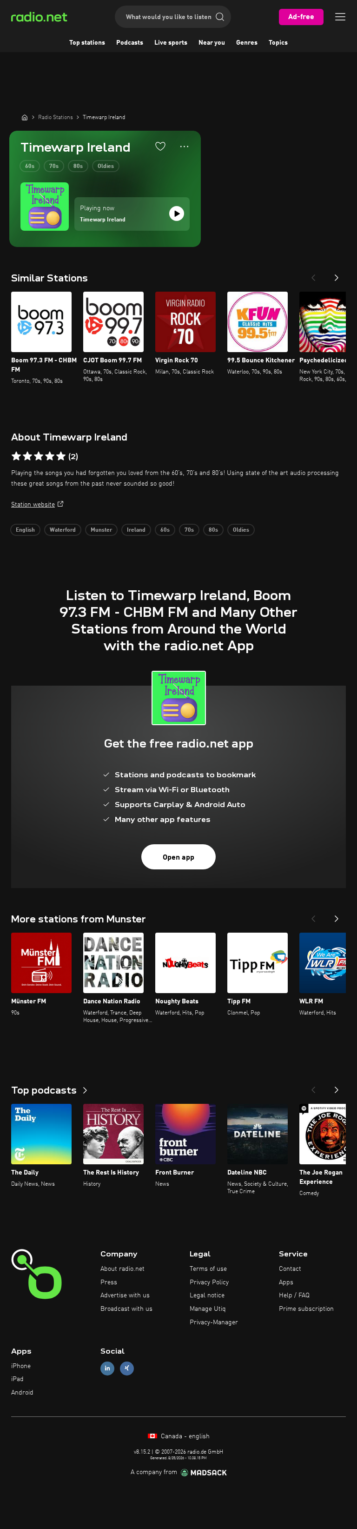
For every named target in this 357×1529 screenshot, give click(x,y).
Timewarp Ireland (103, 220)
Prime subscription (306, 1309)
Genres (247, 43)
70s (54, 166)
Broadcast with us (126, 1309)
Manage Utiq (208, 1309)
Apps (286, 1282)
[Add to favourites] (160, 146)
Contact (290, 1269)
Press (108, 1282)
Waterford (63, 530)
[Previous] (313, 275)
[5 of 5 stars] (60, 456)
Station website (33, 504)
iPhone (21, 1366)
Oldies (106, 166)
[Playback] (176, 213)
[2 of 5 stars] (27, 456)
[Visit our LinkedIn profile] (107, 1368)
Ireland (136, 530)
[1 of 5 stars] (16, 456)
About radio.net (122, 1269)
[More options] (184, 146)
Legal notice (207, 1295)
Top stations (87, 43)
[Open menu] (340, 16)
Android (22, 1392)
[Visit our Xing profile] (127, 1368)
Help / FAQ (294, 1295)
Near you (211, 43)
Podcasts (129, 43)
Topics (278, 43)
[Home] (24, 117)
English (25, 530)
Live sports (170, 43)
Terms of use (208, 1269)
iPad (17, 1379)
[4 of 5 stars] (49, 456)
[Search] (219, 16)
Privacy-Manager (214, 1322)
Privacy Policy (209, 1282)
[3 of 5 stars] (38, 456)
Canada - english (184, 1436)
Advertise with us (125, 1295)
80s (78, 166)
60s (29, 166)
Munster (101, 530)
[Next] (336, 275)
